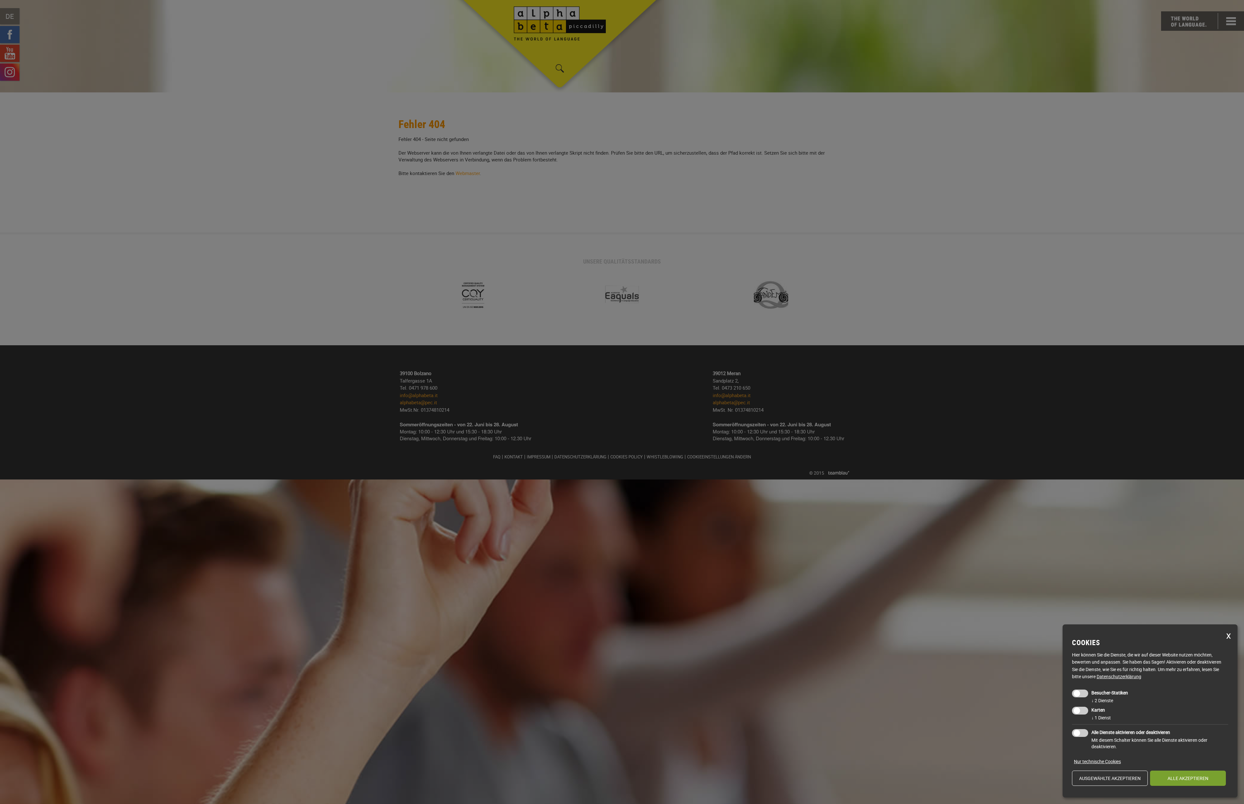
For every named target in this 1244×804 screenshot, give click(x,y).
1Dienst (1101, 718)
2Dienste (1102, 700)
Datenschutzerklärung (1119, 676)
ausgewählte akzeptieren (1110, 778)
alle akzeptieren (1188, 778)
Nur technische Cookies (1097, 761)
